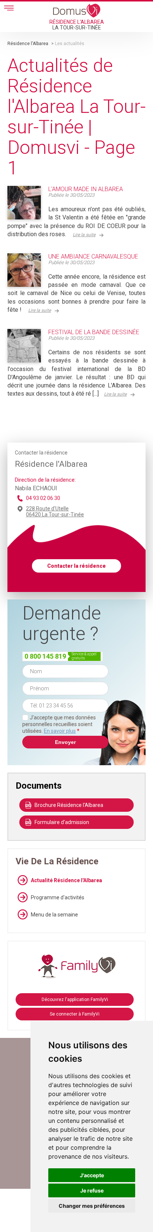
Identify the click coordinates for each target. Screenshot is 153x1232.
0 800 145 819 (45, 656)
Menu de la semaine (54, 915)
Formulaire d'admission (62, 822)
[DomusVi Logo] (76, 10)
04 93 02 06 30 (43, 498)
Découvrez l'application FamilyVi (75, 999)
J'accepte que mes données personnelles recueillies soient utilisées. (59, 724)
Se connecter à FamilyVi (75, 1014)
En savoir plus (60, 731)
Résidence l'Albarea (28, 43)
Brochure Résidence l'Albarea (69, 805)
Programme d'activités (57, 897)
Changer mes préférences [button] (92, 1206)
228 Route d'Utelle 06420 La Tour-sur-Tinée (55, 511)
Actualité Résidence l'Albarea (66, 880)
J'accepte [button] (92, 1175)
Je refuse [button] (92, 1190)
